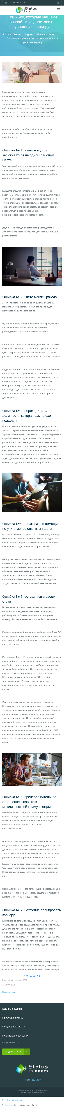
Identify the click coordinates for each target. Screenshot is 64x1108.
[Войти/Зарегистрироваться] (58, 3)
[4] (34, 976)
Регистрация (17, 1100)
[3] (31, 976)
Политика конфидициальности (32, 1092)
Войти (8, 1100)
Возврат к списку (10, 992)
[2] (28, 976)
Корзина (8, 1105)
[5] (37, 976)
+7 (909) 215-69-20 (32, 1080)
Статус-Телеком (40, 1090)
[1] (25, 976)
